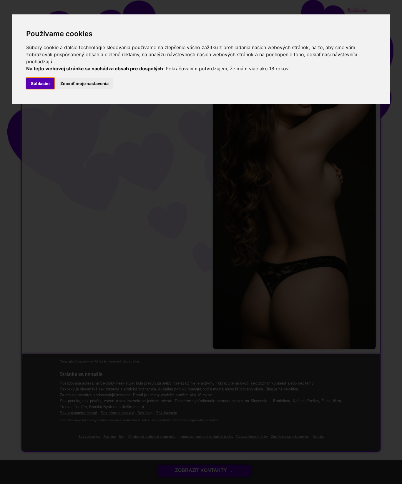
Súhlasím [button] (40, 83)
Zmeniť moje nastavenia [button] (84, 83)
